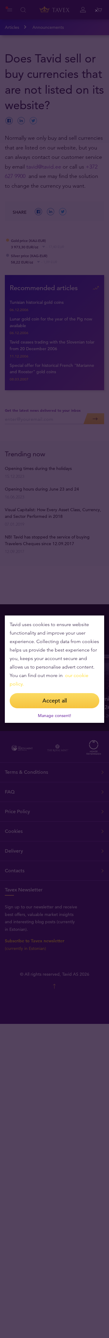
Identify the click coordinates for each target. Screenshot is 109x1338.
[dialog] (54, 669)
